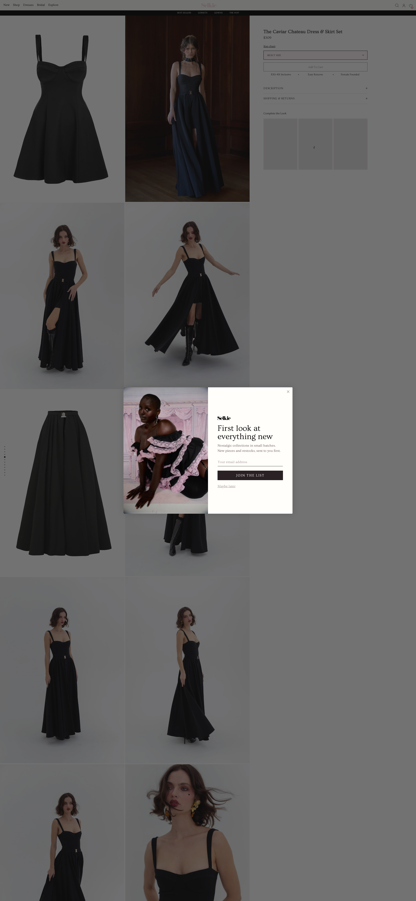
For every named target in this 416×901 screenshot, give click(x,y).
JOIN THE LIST (250, 475)
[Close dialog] (288, 391)
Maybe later (227, 485)
